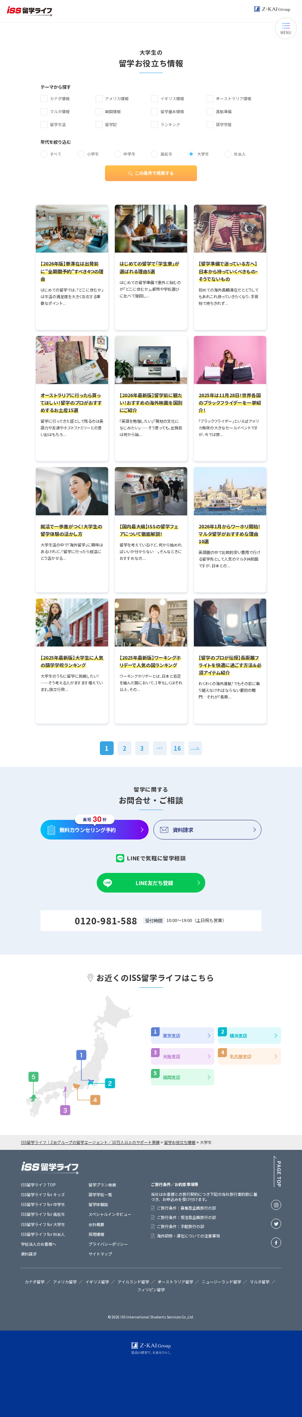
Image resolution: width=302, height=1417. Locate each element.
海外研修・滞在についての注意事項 (188, 1236)
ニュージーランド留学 (221, 1282)
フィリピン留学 (151, 1290)
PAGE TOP (277, 1171)
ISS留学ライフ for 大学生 (43, 1224)
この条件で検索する (154, 173)
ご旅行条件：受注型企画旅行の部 (186, 1217)
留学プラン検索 (102, 1185)
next (195, 748)
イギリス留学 (97, 1282)
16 (177, 748)
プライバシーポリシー (108, 1244)
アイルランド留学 (133, 1282)
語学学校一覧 (100, 1194)
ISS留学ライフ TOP (38, 1185)
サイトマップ (100, 1254)
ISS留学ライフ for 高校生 (43, 1214)
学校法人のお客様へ (38, 1244)
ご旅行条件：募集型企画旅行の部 (186, 1208)
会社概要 (96, 1224)
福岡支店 (171, 1077)
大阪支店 (171, 1056)
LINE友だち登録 (154, 883)
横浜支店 (238, 1035)
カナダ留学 (34, 1282)
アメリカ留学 (65, 1282)
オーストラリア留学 (175, 1282)
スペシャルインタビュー (109, 1214)
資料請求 (183, 830)
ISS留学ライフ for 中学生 (43, 1204)
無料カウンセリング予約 (87, 830)
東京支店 (171, 1035)
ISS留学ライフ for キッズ (43, 1194)
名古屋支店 (240, 1056)
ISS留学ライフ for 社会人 (43, 1234)
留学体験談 (98, 1204)
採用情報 (96, 1234)
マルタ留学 (259, 1282)
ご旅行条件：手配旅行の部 (180, 1226)
